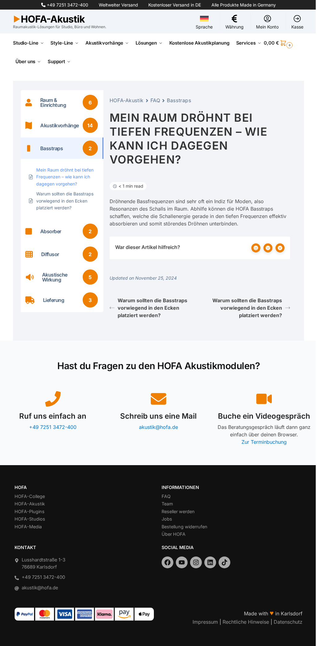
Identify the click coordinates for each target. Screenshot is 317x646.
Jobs (167, 519)
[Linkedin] (210, 562)
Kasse (297, 26)
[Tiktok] (224, 562)
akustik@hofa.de (158, 427)
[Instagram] (196, 562)
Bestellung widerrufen (184, 526)
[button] (284, 43)
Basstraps (179, 100)
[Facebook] (167, 562)
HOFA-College (30, 496)
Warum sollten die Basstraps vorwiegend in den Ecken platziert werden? (152, 307)
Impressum (205, 622)
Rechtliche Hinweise (246, 622)
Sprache (204, 26)
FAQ (155, 100)
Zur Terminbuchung (264, 442)
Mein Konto (267, 26)
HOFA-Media (28, 526)
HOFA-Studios (30, 519)
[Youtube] (182, 562)
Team (167, 503)
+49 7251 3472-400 (67, 4)
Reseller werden (178, 511)
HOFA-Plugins (30, 511)
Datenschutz (288, 622)
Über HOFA (173, 534)
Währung (234, 26)
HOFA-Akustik (127, 100)
